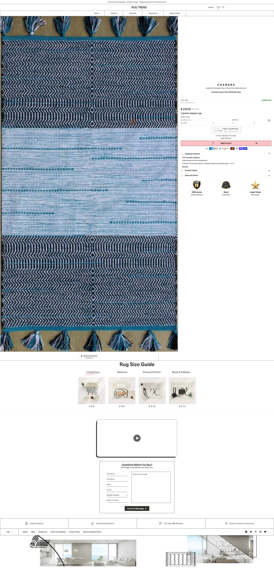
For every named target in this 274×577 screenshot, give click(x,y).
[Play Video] (137, 438)
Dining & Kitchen (152, 372)
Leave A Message (135, 508)
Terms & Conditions (58, 532)
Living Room (92, 372)
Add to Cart (226, 143)
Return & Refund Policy (92, 532)
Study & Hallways (181, 372)
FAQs (33, 532)
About (25, 532)
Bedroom (122, 372)
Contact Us (42, 532)
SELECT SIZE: (185, 117)
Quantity (235, 120)
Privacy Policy (74, 532)
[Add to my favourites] (269, 120)
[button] (218, 7)
